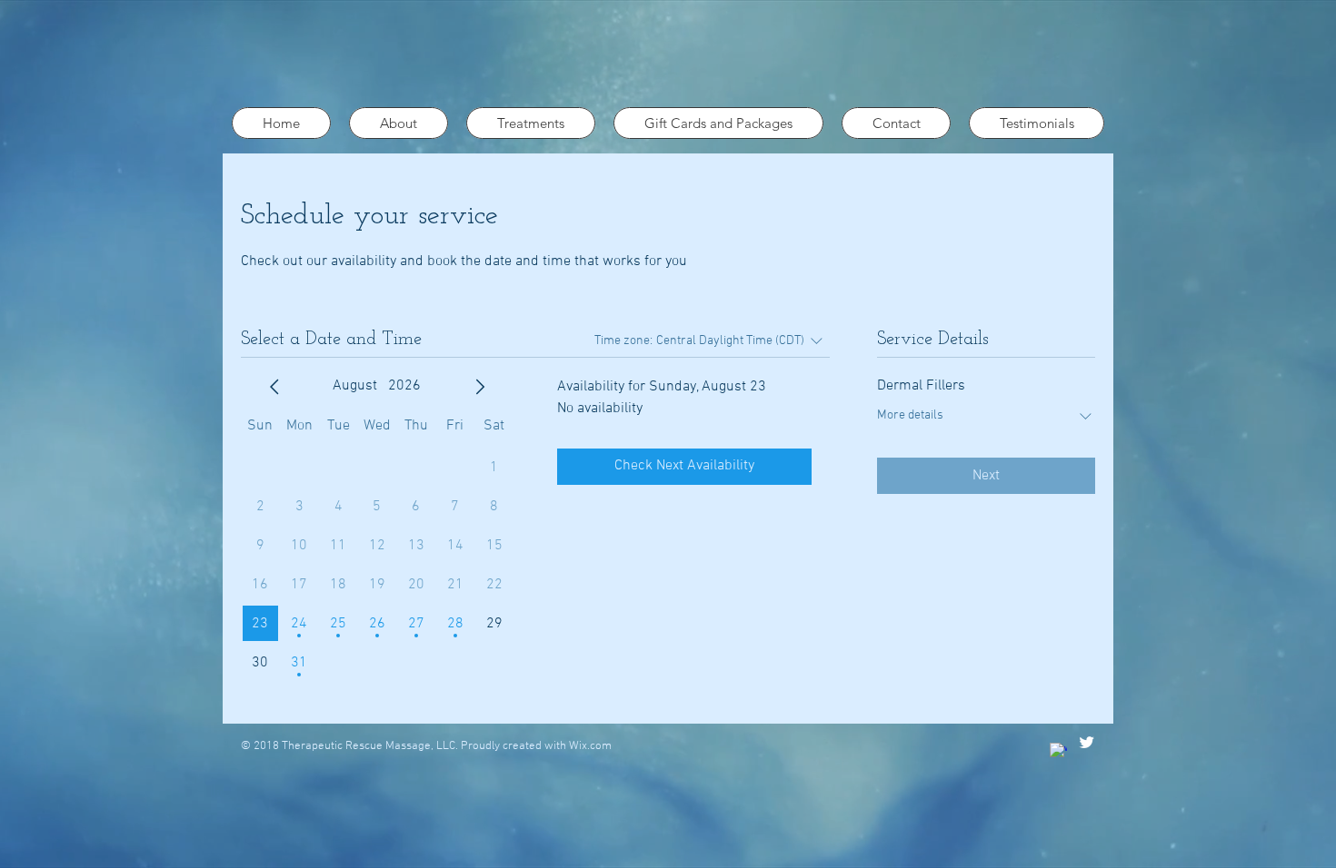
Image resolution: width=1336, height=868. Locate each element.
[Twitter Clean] (1086, 742)
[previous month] (274, 387)
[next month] (480, 387)
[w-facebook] (1058, 751)
